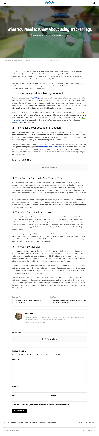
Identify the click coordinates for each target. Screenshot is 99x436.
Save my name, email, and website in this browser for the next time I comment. (41, 405)
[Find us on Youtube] (89, 430)
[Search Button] (94, 3)
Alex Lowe (38, 35)
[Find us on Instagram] (94, 430)
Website (54, 396)
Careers (21, 422)
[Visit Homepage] (49, 3)
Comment (16, 359)
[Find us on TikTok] (91, 431)
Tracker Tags (60, 35)
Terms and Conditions (31, 422)
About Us (6, 422)
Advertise (13, 422)
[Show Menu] (5, 3)
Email (15, 396)
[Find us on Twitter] (86, 430)
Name (15, 387)
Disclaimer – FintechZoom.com (47, 422)
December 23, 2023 (49, 35)
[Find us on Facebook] (83, 430)
